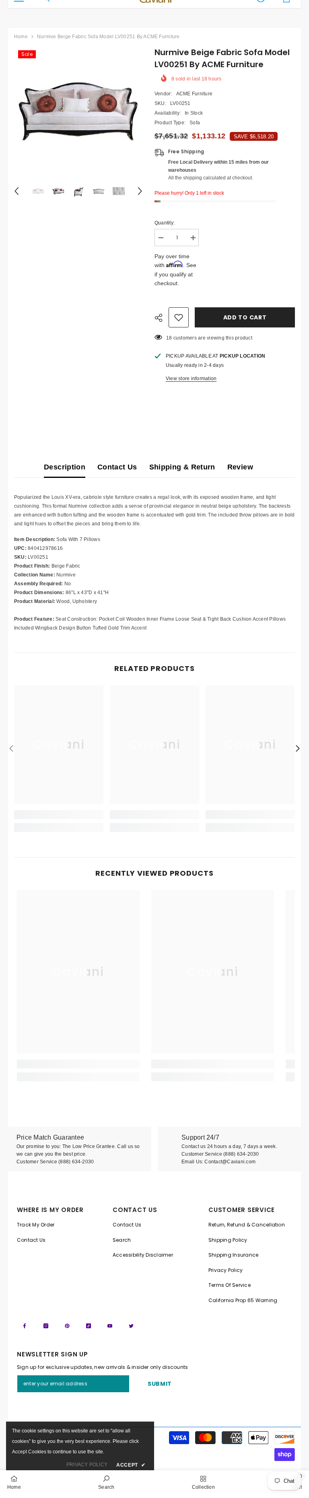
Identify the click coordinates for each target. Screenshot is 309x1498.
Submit (160, 1384)
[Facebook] (24, 1325)
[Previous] (16, 191)
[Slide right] (297, 749)
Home (21, 36)
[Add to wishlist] (179, 317)
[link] (58, 814)
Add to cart (245, 317)
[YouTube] (109, 1325)
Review (240, 467)
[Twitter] (131, 1325)
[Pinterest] (67, 1325)
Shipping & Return (182, 467)
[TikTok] (88, 1325)
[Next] (140, 191)
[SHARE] (161, 317)
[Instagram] (46, 1325)
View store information (191, 378)
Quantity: (164, 223)
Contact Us (117, 467)
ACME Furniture (194, 94)
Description (64, 467)
